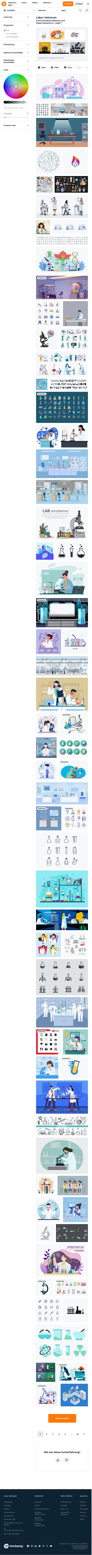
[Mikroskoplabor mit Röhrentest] (44, 1287)
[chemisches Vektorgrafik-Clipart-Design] (71, 1287)
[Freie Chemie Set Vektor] (62, 1343)
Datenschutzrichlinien (80, 1547)
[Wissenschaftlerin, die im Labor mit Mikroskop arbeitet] (47, 436)
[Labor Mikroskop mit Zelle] (47, 338)
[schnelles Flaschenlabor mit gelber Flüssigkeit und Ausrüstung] (74, 1067)
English (83, 1502)
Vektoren (12, 2)
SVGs (43, 67)
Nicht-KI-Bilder (12, 37)
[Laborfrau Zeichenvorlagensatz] (73, 1185)
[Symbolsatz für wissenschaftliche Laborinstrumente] (75, 818)
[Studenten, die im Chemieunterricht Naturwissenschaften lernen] (62, 1097)
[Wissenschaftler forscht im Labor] (46, 1185)
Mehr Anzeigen (77, 47)
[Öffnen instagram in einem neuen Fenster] (32, 1546)
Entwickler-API (9, 1519)
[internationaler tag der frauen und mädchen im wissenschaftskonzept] (62, 1260)
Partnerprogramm (42, 1509)
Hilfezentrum (66, 1502)
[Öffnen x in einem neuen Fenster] (47, 1546)
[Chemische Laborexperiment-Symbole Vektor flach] (42, 109)
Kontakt (64, 1505)
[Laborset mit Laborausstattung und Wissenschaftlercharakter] (41, 384)
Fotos (24, 2)
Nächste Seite (62, 1418)
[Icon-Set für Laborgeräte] (48, 1310)
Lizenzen (38, 1502)
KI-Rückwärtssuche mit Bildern (13, 1524)
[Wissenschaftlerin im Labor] (48, 641)
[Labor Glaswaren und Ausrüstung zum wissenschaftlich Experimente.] (75, 1310)
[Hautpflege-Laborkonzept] (43, 227)
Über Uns (64, 1509)
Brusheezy (8, 1502)
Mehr (10, 5)
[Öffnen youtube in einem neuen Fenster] (51, 1546)
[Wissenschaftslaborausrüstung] (62, 407)
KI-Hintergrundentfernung (13, 1529)
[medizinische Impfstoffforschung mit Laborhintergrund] (48, 818)
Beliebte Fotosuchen (39, 1519)
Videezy (7, 1509)
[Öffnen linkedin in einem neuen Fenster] (36, 1546)
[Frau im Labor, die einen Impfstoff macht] (48, 1209)
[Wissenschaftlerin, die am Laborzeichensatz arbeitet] (62, 206)
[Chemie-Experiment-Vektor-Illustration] (62, 889)
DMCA (37, 1505)
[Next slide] (84, 67)
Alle (7, 30)
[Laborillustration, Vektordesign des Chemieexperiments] (75, 641)
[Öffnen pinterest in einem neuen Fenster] (39, 1546)
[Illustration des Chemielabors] (62, 793)
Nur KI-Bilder (11, 33)
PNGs (56, 67)
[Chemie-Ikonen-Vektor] (75, 944)
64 (78, 1434)
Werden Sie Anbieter (65, 1513)
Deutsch (83, 1512)
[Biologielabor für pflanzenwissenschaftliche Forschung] (62, 287)
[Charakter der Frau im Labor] (45, 1372)
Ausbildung (8, 1516)
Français (83, 1516)
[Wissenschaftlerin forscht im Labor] (46, 747)
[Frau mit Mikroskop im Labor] (47, 1067)
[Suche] (80, 10)
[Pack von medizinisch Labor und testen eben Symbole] (48, 313)
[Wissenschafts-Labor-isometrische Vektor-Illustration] (45, 551)
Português (84, 1509)
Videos (34, 2)
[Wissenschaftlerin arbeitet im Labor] (62, 579)
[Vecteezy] (3, 3)
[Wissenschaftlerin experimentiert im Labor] (46, 770)
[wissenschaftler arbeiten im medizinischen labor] (62, 694)
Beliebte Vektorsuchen (40, 1513)
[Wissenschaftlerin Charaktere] (48, 944)
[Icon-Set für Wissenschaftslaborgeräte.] (72, 1233)
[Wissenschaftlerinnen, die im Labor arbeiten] (75, 1041)
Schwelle (8, 113)
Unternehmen (9, 1512)
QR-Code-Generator (12, 1534)
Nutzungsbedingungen (79, 1545)
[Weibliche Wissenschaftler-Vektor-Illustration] (62, 1156)
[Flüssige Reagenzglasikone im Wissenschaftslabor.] (71, 551)
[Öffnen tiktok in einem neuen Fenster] (43, 1546)
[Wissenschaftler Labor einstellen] (73, 338)
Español (83, 1505)
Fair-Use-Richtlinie (79, 1549)
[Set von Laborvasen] (62, 850)
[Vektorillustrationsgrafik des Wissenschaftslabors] (62, 132)
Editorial (46, 2)
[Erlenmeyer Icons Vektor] (62, 977)
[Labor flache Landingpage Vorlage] (62, 919)
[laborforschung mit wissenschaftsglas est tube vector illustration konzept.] (62, 523)
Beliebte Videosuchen (40, 1524)
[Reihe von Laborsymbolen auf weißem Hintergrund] (68, 384)
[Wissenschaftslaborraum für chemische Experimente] (62, 612)
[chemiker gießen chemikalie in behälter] (75, 1209)
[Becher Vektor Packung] (73, 747)
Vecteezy (7, 1505)
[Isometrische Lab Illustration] (74, 1395)
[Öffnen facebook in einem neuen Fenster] (28, 1546)
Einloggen (79, 4)
